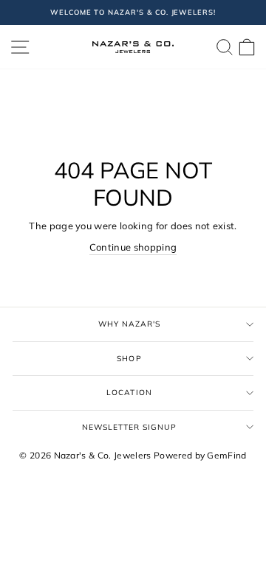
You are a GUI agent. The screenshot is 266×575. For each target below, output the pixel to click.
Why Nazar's (129, 324)
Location (128, 392)
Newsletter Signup (129, 427)
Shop (129, 358)
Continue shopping (133, 247)
